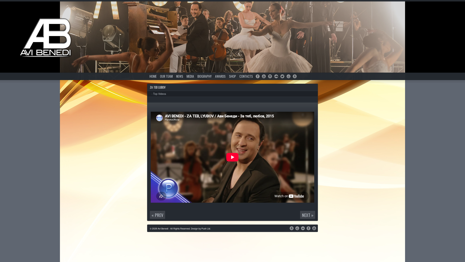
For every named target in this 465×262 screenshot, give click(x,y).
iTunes (288, 76)
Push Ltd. (206, 228)
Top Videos (159, 94)
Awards (220, 76)
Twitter (282, 76)
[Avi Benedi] (47, 38)
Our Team (166, 76)
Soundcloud (276, 76)
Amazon (295, 76)
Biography (204, 76)
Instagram (270, 76)
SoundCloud (303, 228)
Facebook (258, 76)
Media (190, 76)
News (179, 76)
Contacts (246, 76)
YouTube (264, 76)
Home (153, 76)
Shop (232, 76)
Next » (307, 215)
